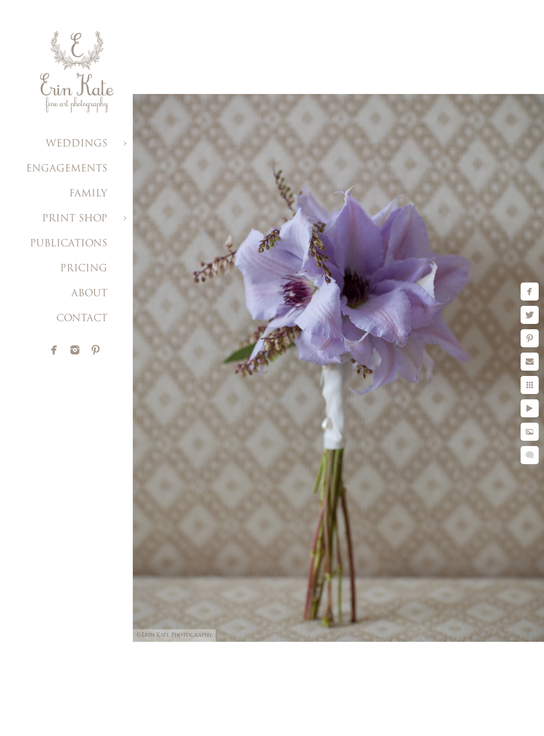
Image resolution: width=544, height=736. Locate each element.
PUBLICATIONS (68, 244)
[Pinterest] (96, 350)
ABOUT (89, 294)
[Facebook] (54, 350)
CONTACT (81, 319)
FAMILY (88, 194)
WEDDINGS (76, 144)
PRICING (83, 269)
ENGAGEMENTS (66, 169)
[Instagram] (75, 350)
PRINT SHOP (74, 219)
